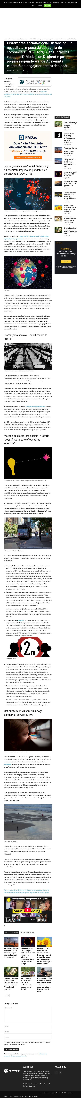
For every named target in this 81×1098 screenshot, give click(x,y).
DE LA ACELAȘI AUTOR (27, 932)
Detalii (40, 5)
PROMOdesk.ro (30, 1086)
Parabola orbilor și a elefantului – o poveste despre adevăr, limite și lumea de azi (11, 952)
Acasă (5, 39)
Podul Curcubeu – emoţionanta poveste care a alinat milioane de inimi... (69, 162)
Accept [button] (47, 5)
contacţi (21, 620)
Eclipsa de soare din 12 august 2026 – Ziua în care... (70, 174)
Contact (70, 1093)
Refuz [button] (33, 5)
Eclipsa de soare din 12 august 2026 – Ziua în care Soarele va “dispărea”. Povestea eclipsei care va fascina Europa (28, 956)
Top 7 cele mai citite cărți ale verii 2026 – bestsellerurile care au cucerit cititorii (26, 983)
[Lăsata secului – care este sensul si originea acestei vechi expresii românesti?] (58, 218)
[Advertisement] (40, 23)
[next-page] (8, 995)
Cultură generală (13, 39)
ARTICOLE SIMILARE (11, 932)
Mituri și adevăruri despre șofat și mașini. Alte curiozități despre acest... (70, 196)
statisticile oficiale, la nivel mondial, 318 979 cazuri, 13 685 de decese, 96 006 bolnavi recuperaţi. (28, 94)
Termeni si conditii (45, 1093)
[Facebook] (56, 1072)
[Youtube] (60, 1072)
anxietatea (7, 764)
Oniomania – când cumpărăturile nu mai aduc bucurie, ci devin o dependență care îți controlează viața (44, 984)
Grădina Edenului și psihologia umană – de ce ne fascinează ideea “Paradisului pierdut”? (11, 983)
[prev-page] (5, 995)
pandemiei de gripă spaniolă (35, 406)
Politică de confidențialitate (59, 1093)
